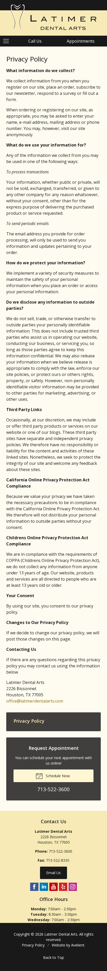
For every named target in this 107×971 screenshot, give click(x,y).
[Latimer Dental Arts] (53, 17)
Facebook (34, 887)
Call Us (35, 41)
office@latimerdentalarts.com (34, 701)
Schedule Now (57, 775)
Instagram (73, 887)
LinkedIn (44, 887)
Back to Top (53, 957)
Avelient (77, 945)
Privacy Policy (29, 721)
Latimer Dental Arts (60, 934)
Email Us (53, 872)
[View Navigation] (8, 41)
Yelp (63, 887)
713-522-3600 (60, 851)
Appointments (81, 41)
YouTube (53, 887)
